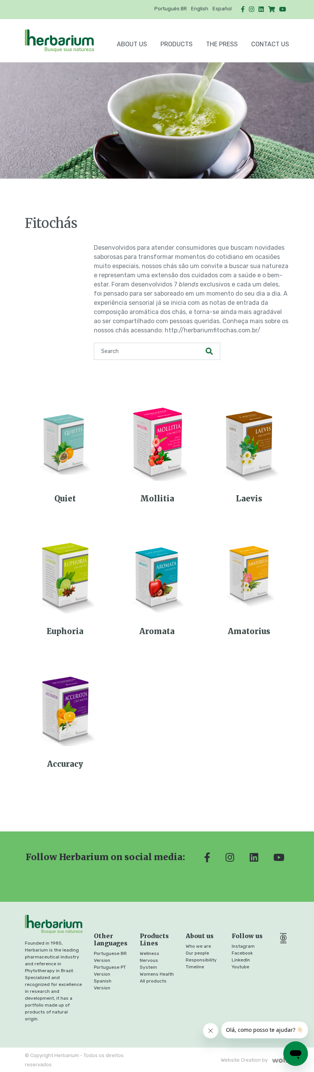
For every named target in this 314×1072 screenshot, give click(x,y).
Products (176, 44)
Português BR (170, 8)
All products (153, 981)
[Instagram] (251, 9)
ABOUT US (132, 44)
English (199, 8)
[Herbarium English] (64, 41)
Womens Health (157, 974)
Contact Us (270, 44)
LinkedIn (241, 960)
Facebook (242, 953)
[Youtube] (282, 9)
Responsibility (201, 960)
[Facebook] (243, 9)
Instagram (243, 946)
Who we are (198, 946)
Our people (197, 953)
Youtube (240, 967)
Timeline (195, 967)
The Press (222, 44)
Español (222, 8)
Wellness (149, 953)
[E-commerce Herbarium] (271, 9)
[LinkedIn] (261, 9)
